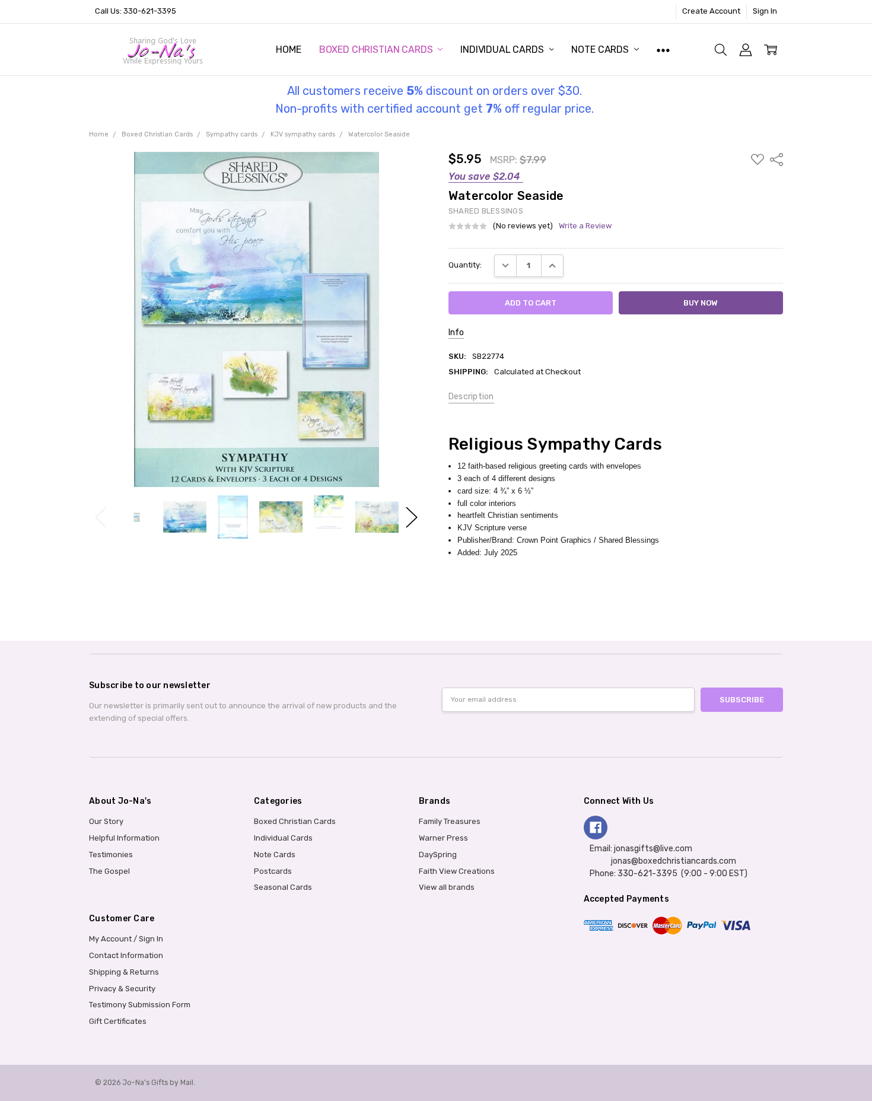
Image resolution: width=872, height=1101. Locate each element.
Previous (101, 517)
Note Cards (601, 49)
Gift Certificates (118, 1021)
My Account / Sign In (126, 938)
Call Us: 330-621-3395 (135, 11)
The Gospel (109, 871)
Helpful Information (124, 837)
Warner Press (443, 837)
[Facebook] (595, 827)
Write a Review (585, 226)
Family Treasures (449, 821)
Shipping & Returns (124, 972)
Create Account (711, 11)
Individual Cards (503, 49)
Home (288, 49)
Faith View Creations (457, 871)
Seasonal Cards (283, 887)
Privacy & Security (122, 988)
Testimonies (111, 854)
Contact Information (126, 955)
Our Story (106, 821)
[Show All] (663, 49)
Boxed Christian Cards (377, 49)
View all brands (447, 887)
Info (456, 332)
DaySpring (438, 854)
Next (412, 517)
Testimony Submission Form (139, 1004)
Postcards (273, 871)
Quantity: (465, 264)
